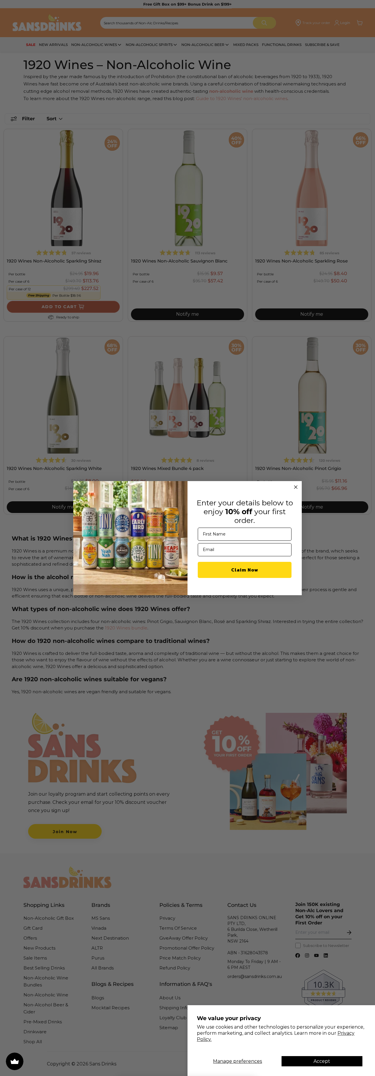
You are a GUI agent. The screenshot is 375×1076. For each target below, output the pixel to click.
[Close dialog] (295, 487)
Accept (321, 1061)
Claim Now (244, 569)
